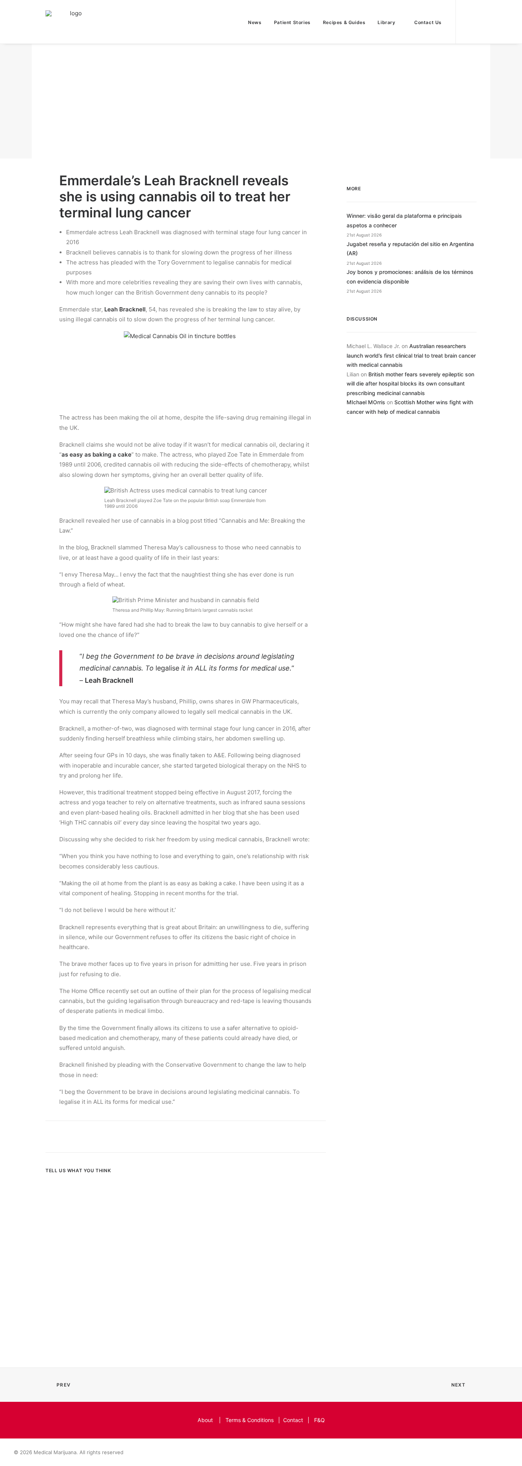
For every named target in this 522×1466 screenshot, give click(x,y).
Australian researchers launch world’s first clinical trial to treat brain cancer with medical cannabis (411, 355)
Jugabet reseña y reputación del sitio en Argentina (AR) (410, 249)
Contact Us (428, 22)
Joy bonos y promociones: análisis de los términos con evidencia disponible (410, 277)
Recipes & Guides (344, 22)
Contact (293, 1420)
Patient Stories (292, 22)
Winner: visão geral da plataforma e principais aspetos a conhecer (404, 220)
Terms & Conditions (249, 1420)
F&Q (319, 1420)
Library (386, 22)
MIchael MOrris (366, 402)
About (205, 1420)
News (254, 22)
